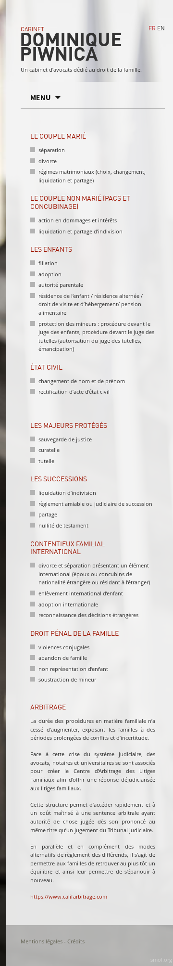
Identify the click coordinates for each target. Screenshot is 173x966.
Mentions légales (41, 941)
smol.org (161, 959)
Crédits (76, 941)
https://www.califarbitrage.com (68, 896)
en (161, 29)
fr (152, 29)
